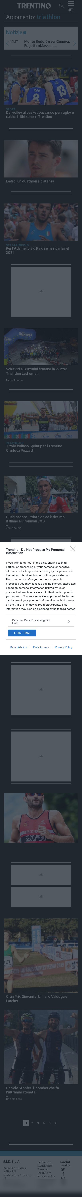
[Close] (74, 550)
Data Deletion (18, 647)
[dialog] (41, 598)
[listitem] (41, 621)
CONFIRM (22, 633)
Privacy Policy (63, 647)
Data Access (41, 647)
